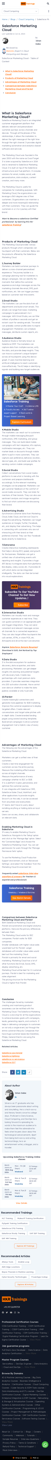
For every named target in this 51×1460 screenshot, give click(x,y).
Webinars (20, 1435)
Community (8, 1435)
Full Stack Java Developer (14, 1350)
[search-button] (48, 3)
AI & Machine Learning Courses (16, 1377)
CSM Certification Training (35, 1333)
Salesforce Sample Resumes (23, 647)
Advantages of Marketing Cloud (20, 82)
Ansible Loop (23, 1262)
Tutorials (31, 1435)
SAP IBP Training (37, 1233)
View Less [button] (7, 1425)
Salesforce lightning (10, 1056)
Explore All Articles (25, 1284)
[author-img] (18, 40)
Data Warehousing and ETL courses (18, 1391)
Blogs (12, 19)
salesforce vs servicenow (13, 1059)
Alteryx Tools (7, 1262)
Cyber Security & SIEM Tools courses (27, 1388)
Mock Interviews (10, 1450)
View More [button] (35, 1339)
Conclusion (10, 93)
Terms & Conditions (27, 1443)
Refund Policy (9, 1446)
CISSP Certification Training (24, 1329)
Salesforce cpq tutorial (12, 1053)
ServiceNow (7, 1364)
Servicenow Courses (11, 1418)
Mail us (35, 1458)
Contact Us (18, 1432)
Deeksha (10, 51)
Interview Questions (30, 1439)
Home (4, 19)
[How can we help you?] (44, 1444)
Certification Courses (21, 1384)
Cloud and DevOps (12, 1367)
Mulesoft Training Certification (30, 1218)
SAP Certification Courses (34, 1415)
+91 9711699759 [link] (12, 1307)
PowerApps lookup (39, 1277)
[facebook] (12, 1072)
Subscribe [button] (22, 605)
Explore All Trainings (25, 1246)
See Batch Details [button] (22, 898)
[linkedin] (23, 1072)
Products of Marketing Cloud (19, 78)
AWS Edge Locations (11, 1267)
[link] (29, 1072)
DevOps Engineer (24, 1364)
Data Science (34, 1350)
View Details (21, 1203)
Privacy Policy (9, 1443)
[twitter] (18, 1072)
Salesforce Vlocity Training (13, 1233)
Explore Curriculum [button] (21, 422)
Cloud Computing (26, 19)
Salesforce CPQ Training (12, 1228)
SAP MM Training (9, 1238)
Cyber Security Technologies (14, 1277)
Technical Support (26, 1446)
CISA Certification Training (14, 1326)
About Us (6, 1432)
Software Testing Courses (33, 1418)
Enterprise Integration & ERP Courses (19, 1398)
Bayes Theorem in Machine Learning (18, 1272)
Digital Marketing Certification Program (20, 1336)
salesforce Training (11, 225)
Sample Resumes (10, 1439)
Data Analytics (41, 1364)
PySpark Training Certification (15, 1223)
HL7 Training (7, 1218)
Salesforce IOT (9, 1062)
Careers (37, 1432)
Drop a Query (21, 1458)
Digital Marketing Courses (34, 1394)
